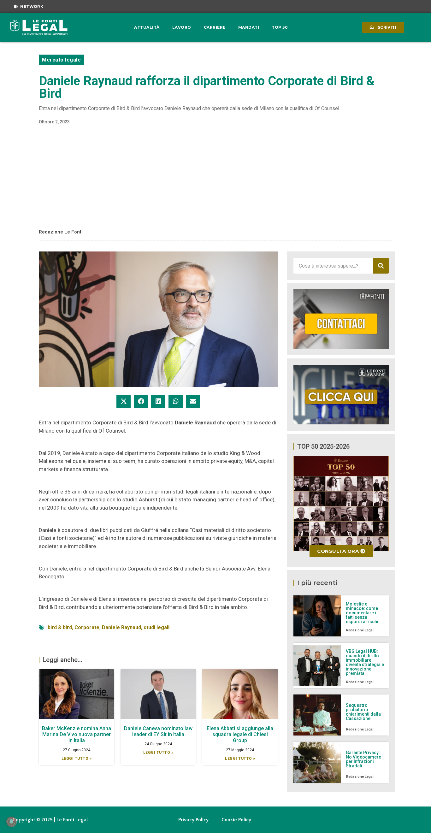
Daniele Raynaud (121, 627)
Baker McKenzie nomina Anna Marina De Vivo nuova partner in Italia (76, 734)
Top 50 (280, 27)
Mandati (248, 27)
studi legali (156, 627)
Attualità (147, 27)
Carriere (215, 27)
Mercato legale (61, 60)
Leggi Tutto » (77, 758)
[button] (123, 401)
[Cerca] (381, 266)
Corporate (86, 627)
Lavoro (181, 27)
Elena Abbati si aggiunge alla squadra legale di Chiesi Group (240, 734)
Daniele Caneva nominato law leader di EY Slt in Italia (158, 731)
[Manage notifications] (11, 822)
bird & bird (60, 627)
